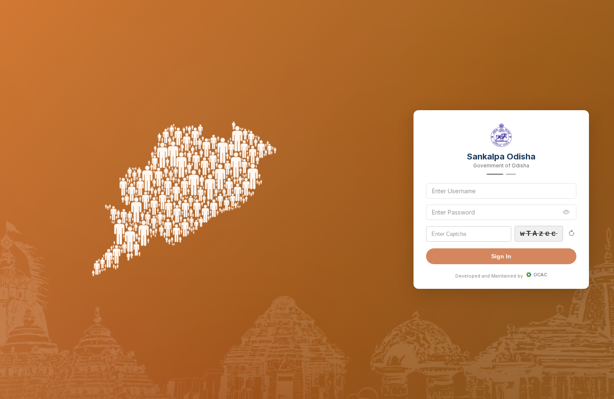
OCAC (540, 275)
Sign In (501, 256)
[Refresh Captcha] (571, 233)
